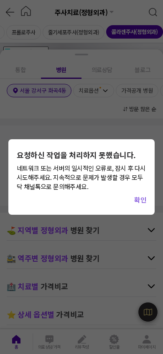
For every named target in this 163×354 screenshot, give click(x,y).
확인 (140, 200)
